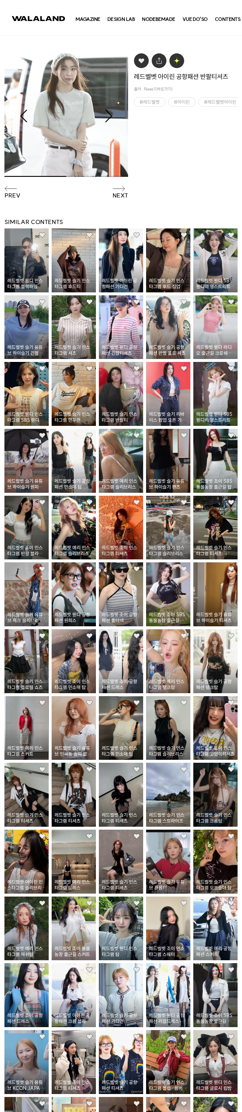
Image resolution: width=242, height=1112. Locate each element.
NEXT (120, 195)
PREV (12, 195)
